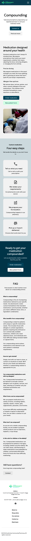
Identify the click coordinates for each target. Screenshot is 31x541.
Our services (15, 516)
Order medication (11, 98)
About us (14, 510)
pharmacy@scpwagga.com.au (20, 499)
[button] (27, 3)
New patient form (11, 103)
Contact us (15, 28)
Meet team (15, 522)
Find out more (15, 33)
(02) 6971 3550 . (8, 499)
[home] (14, 2)
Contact (8, 473)
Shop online (15, 513)
